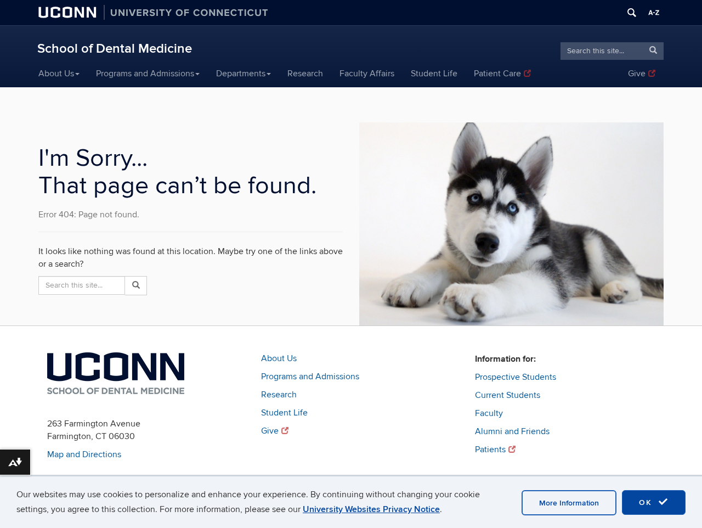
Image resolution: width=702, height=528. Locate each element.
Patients (490, 449)
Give (637, 73)
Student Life (434, 73)
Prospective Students (515, 377)
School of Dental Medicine (114, 49)
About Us (56, 73)
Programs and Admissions (145, 73)
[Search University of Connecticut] (632, 12)
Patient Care (497, 73)
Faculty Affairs (366, 73)
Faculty (489, 413)
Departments (240, 73)
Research (305, 73)
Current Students (507, 395)
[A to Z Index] (654, 12)
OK (647, 502)
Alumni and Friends (512, 431)
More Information (569, 503)
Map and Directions (84, 454)
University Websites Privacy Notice (371, 509)
